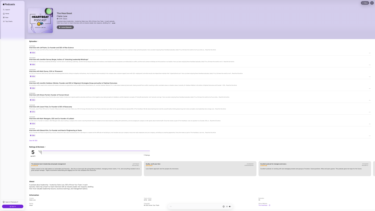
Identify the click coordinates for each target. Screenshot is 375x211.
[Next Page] (373, 168)
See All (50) (33, 140)
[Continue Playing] (227, 206)
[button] (12, 9)
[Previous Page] (27, 168)
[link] (33, 41)
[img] (9, 4)
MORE (113, 23)
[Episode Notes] (223, 206)
